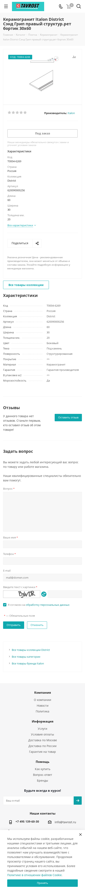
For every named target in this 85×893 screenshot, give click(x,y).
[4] (21, 112)
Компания (42, 692)
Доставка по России (42, 746)
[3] (17, 112)
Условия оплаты (42, 734)
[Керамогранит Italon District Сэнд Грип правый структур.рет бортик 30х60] (42, 75)
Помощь (42, 762)
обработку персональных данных (48, 605)
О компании (42, 700)
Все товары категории (26, 656)
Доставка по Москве (42, 740)
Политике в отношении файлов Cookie (34, 875)
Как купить (42, 769)
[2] (13, 112)
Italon (71, 113)
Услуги (42, 729)
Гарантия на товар (42, 752)
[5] (25, 112)
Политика (42, 711)
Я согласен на (39, 605)
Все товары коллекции (26, 285)
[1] (10, 112)
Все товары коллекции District (31, 650)
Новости (42, 705)
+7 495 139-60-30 (27, 821)
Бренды (42, 780)
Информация (42, 721)
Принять (42, 883)
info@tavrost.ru (65, 822)
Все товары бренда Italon (28, 663)
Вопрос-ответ (42, 775)
